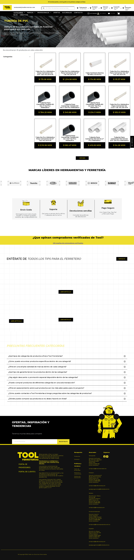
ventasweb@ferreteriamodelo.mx (95, 468)
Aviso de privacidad (77, 469)
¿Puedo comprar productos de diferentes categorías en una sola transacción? (41, 383)
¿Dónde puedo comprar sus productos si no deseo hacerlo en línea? (37, 399)
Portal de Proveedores (25, 466)
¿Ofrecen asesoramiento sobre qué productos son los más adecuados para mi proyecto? (46, 388)
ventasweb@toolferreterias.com (95, 485)
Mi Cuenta (103, 13)
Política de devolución (77, 477)
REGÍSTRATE (63, 441)
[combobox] (58, 8)
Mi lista (113, 13)
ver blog (121, 259)
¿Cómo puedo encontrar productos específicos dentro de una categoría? (39, 361)
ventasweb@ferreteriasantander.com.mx (95, 524)
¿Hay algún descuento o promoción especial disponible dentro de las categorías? (43, 377)
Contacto (76, 459)
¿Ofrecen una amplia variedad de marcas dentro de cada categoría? (37, 367)
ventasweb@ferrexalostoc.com (95, 507)
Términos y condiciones (77, 473)
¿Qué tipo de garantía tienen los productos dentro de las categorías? (37, 372)
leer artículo (16, 321)
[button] (19, 12)
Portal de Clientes (27, 471)
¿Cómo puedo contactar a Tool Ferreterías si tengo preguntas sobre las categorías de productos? (50, 393)
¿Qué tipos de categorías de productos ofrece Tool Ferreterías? (35, 356)
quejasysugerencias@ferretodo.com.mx (95, 489)
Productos (77, 456)
